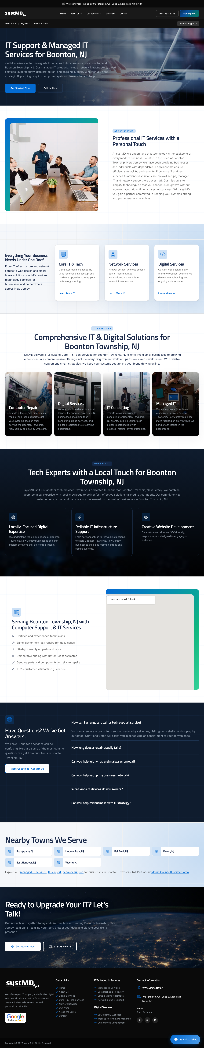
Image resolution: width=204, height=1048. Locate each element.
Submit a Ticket (41, 23)
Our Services (93, 13)
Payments (25, 23)
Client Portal (10, 23)
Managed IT (166, 403)
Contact (123, 13)
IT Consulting (118, 407)
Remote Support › (188, 23)
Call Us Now (51, 88)
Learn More (65, 293)
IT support (54, 872)
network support (73, 872)
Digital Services (71, 403)
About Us (75, 13)
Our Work (110, 13)
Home (63, 13)
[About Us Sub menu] (81, 13)
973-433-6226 (167, 13)
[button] (135, 722)
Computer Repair (23, 407)
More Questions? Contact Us (27, 769)
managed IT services (33, 872)
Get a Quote (189, 13)
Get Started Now (20, 88)
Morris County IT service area (170, 872)
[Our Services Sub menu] (100, 13)
